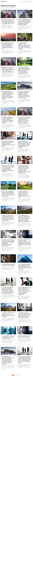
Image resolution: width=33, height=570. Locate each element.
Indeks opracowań (23, 1)
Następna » (18, 375)
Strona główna (30, 1)
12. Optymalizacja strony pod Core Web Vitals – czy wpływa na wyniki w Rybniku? (8, 337)
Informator (3, 1)
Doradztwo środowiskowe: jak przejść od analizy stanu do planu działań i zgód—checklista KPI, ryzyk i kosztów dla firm (8, 144)
